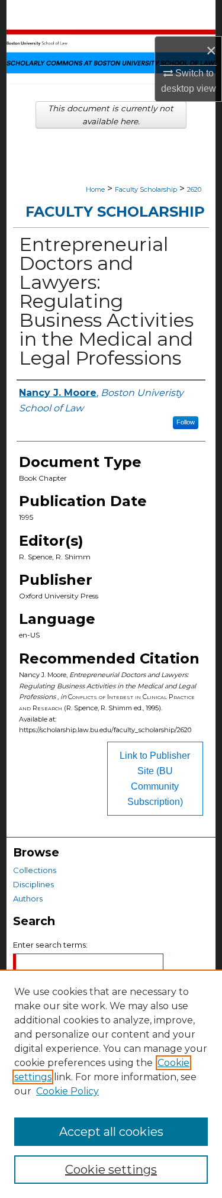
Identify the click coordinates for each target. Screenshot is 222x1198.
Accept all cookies (111, 1132)
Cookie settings (111, 1169)
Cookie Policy (67, 1091)
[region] (111, 1084)
